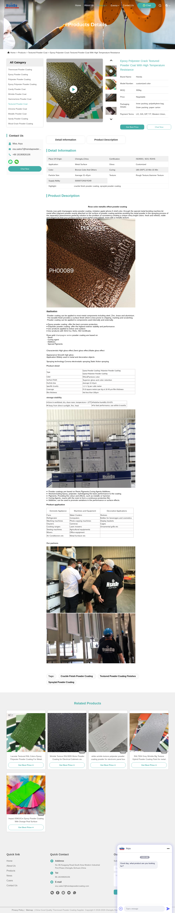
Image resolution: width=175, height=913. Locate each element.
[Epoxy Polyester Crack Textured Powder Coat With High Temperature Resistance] (74, 90)
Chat (148, 5)
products (101, 5)
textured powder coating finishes (118, 676)
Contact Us (12, 885)
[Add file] (121, 909)
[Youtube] (69, 893)
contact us (128, 5)
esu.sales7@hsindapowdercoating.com (32, 149)
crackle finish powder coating (77, 676)
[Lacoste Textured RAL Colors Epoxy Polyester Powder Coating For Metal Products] (26, 732)
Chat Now (25, 169)
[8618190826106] (74, 893)
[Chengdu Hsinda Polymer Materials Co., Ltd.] (12, 5)
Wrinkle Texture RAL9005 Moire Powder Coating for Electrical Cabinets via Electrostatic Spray (67, 758)
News (9, 875)
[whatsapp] (10, 161)
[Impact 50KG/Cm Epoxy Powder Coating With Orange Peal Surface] (26, 794)
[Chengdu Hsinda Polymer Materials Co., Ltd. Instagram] (63, 893)
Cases (10, 880)
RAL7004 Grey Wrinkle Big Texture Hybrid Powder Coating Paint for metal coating (149, 758)
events (114, 5)
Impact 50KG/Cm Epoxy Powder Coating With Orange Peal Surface (26, 820)
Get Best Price (132, 127)
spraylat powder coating (61, 682)
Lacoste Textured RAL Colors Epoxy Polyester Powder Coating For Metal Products (26, 758)
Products (22, 52)
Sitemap (29, 910)
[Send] (168, 909)
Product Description (106, 139)
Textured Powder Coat (37, 52)
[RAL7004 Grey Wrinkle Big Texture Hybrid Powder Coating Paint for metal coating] (149, 732)
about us (88, 5)
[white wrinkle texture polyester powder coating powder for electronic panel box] (108, 732)
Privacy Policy (18, 910)
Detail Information (65, 139)
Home (78, 5)
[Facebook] (58, 893)
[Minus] (168, 848)
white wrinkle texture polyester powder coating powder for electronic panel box (108, 757)
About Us (11, 866)
